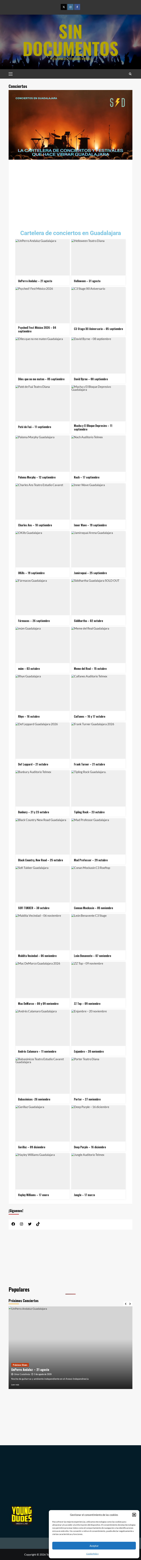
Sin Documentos (70, 39)
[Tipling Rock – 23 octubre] (98, 788)
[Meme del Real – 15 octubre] (98, 645)
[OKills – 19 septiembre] (42, 549)
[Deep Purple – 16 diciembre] (98, 1123)
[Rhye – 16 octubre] (42, 693)
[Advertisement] (70, 192)
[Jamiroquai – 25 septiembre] (98, 549)
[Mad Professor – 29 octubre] (98, 836)
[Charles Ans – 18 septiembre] (42, 501)
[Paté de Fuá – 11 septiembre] (42, 403)
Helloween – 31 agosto (26, 1369)
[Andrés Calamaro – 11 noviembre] (42, 1028)
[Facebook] (77, 7)
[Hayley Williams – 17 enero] (42, 1171)
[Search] (130, 74)
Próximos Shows (20, 1364)
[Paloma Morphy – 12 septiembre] (42, 454)
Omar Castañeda (22, 1374)
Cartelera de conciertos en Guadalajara (70, 233)
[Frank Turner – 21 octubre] (98, 741)
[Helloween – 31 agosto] (98, 257)
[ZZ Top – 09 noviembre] (98, 980)
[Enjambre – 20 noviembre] (98, 1028)
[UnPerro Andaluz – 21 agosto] (42, 257)
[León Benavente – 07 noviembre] (98, 932)
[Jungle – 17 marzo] (98, 1171)
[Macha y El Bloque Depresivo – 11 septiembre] (98, 403)
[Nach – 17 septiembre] (98, 454)
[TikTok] (38, 1225)
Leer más (15, 1384)
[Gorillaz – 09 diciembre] (42, 1123)
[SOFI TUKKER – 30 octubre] (42, 884)
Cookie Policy (92, 1553)
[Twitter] (64, 7)
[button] (134, 1514)
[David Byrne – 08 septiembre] (98, 355)
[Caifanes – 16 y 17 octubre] (98, 693)
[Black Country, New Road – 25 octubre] (42, 836)
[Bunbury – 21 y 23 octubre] (42, 788)
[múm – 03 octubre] (42, 645)
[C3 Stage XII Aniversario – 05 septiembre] (98, 305)
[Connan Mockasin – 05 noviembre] (98, 884)
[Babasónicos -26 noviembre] (42, 1076)
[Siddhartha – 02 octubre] (98, 597)
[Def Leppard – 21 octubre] (42, 741)
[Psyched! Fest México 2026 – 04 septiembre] (42, 305)
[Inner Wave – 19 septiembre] (98, 501)
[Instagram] (70, 7)
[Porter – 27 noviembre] (98, 1076)
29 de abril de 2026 (42, 1374)
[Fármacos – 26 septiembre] (42, 597)
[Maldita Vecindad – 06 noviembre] (42, 932)
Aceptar (94, 1545)
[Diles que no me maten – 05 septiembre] (42, 355)
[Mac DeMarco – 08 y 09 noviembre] (42, 980)
